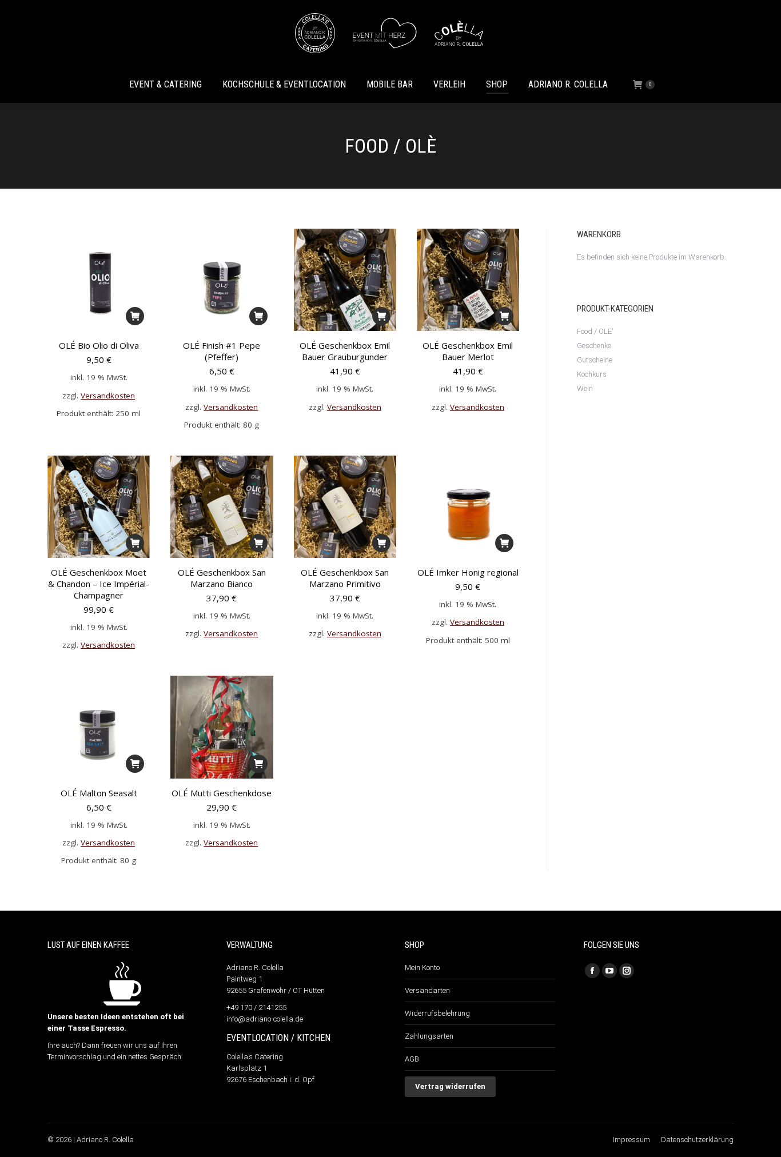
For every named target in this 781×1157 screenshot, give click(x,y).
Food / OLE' (595, 331)
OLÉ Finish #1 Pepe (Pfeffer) (221, 351)
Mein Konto (422, 967)
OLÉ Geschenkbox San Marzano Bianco (222, 577)
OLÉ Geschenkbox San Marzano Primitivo (345, 577)
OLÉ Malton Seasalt (99, 793)
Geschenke (594, 345)
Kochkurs (592, 374)
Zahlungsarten (429, 1036)
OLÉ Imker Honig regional (468, 572)
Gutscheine (594, 360)
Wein (585, 388)
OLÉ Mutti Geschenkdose (222, 793)
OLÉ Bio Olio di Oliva (99, 345)
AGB (412, 1059)
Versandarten (427, 990)
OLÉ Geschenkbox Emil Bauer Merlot (468, 351)
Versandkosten (108, 395)
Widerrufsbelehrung (437, 1013)
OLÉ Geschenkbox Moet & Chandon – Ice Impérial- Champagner (98, 583)
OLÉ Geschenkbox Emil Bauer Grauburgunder (345, 351)
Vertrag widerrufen (450, 1086)
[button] (135, 316)
